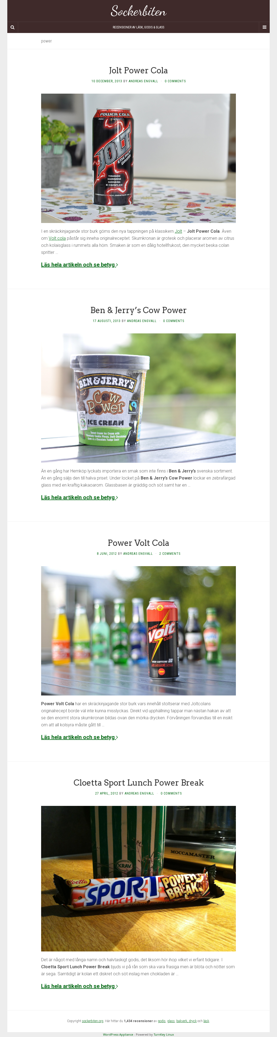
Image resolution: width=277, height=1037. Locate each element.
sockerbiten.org (92, 1021)
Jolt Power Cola (138, 70)
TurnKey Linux (164, 1034)
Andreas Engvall (143, 81)
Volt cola (57, 238)
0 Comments (175, 81)
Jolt (178, 231)
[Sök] (12, 27)
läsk (206, 1021)
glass (171, 1021)
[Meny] (264, 27)
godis (162, 1021)
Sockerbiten (138, 11)
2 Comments (169, 554)
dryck (193, 1021)
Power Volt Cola (138, 543)
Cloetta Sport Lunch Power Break (139, 782)
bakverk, (182, 1021)
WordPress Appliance (118, 1034)
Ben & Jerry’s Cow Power (138, 310)
